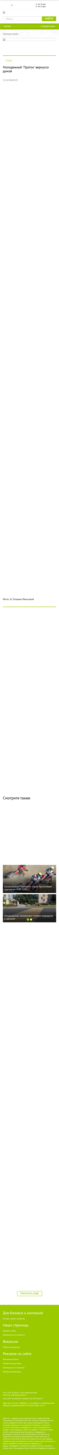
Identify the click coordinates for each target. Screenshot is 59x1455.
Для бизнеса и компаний (23, 1312)
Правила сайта (9, 1330)
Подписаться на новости (14, 1335)
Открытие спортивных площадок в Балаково (26, 938)
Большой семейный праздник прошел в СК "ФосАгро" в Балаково (27, 1184)
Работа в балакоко (11, 1347)
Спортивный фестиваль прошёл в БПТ (27, 1243)
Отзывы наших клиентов (14, 1318)
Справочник (48, 26)
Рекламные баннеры (12, 1371)
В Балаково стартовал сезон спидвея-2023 (26, 1121)
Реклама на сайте (17, 1353)
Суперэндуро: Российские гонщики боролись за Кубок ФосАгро (25, 1065)
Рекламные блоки (11, 1359)
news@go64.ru (14, 1446)
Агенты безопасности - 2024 (27, 817)
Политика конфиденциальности (15, 1395)
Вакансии (10, 1341)
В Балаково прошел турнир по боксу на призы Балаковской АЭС (28, 1001)
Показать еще (29, 1293)
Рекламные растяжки (12, 1363)
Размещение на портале (13, 1367)
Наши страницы (15, 1325)
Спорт (9, 60)
